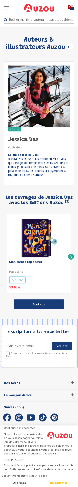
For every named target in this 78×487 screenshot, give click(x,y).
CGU (8, 356)
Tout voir (39, 304)
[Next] (71, 257)
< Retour (15, 129)
